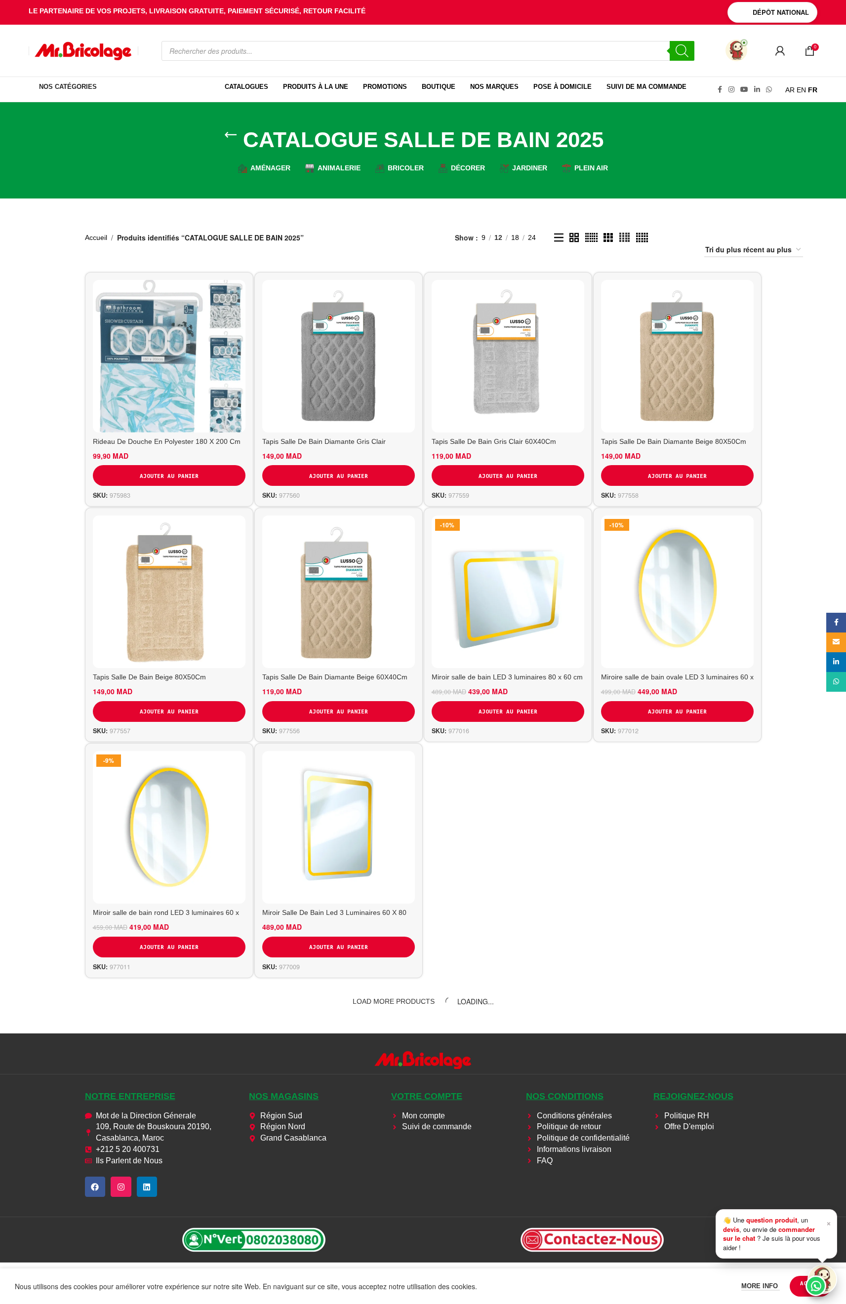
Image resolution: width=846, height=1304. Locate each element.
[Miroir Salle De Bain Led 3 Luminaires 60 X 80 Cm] (338, 827)
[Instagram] (121, 1187)
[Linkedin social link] (757, 89)
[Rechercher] (682, 51)
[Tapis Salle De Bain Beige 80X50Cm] (169, 591)
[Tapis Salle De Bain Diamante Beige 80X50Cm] (677, 356)
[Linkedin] (147, 1187)
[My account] (780, 51)
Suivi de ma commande (646, 86)
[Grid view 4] (624, 238)
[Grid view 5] (642, 238)
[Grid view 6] (591, 238)
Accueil (96, 237)
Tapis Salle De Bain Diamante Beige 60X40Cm (334, 677)
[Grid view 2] (574, 238)
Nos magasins (284, 1096)
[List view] (559, 238)
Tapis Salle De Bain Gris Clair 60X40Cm (494, 441)
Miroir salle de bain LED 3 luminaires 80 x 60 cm (507, 677)
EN (801, 90)
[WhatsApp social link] (769, 89)
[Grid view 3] (608, 238)
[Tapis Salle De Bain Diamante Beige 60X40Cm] (338, 591)
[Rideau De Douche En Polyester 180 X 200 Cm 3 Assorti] (169, 356)
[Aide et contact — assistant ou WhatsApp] (822, 1279)
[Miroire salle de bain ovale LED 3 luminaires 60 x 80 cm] (677, 591)
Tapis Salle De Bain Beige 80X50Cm (149, 677)
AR (790, 90)
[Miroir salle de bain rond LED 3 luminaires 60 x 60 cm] (169, 827)
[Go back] (230, 135)
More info (760, 1286)
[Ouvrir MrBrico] (736, 50)
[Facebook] (95, 1187)
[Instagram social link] (731, 89)
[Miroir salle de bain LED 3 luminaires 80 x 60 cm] (508, 591)
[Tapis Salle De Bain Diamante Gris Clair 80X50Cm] (338, 356)
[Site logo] (83, 50)
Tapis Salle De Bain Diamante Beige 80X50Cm (673, 441)
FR (812, 90)
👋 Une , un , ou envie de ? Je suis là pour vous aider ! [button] (777, 1233)
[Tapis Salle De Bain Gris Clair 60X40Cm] (508, 356)
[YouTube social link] (744, 89)
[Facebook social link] (719, 89)
